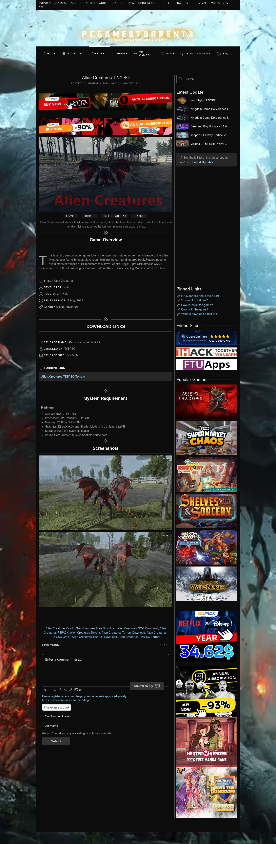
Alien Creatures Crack (60, 628)
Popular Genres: (53, 3)
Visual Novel (221, 3)
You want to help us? (194, 300)
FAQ (226, 53)
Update (121, 53)
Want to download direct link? (200, 314)
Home (51, 53)
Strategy (181, 3)
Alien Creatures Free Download (95, 628)
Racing (118, 3)
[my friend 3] (206, 352)
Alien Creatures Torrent (85, 632)
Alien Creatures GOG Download (137, 628)
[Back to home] (138, 28)
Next (164, 645)
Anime (104, 3)
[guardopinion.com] (206, 337)
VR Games (144, 53)
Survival (200, 3)
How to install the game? (197, 305)
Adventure (131, 83)
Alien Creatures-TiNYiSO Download (94, 637)
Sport (165, 3)
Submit (56, 741)
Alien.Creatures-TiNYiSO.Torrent (63, 376)
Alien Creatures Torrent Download (123, 632)
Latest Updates (202, 162)
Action (76, 3)
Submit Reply (143, 686)
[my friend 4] (206, 364)
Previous (51, 645)
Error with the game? (194, 309)
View (206, 400)
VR (41, 6)
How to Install (198, 53)
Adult (90, 3)
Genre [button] (99, 53)
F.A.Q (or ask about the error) (200, 296)
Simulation (147, 3)
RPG (131, 3)
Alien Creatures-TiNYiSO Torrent (139, 637)
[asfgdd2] (206, 741)
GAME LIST (75, 53)
